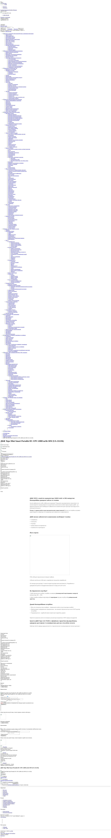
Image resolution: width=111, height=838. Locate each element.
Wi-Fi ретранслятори (10, 38)
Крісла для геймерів (10, 404)
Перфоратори (11, 235)
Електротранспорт (10, 410)
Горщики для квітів (12, 310)
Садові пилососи (12, 306)
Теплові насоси (11, 227)
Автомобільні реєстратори (11, 55)
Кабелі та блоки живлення (11, 109)
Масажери (10, 161)
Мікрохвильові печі (12, 187)
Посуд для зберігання (13, 279)
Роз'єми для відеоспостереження (15, 66)
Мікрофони (8, 332)
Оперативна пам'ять (12, 373)
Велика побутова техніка (11, 124)
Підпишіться (15, 783)
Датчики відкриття (12, 93)
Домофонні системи (10, 70)
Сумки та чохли (11, 394)
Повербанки (8, 104)
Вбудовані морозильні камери (14, 116)
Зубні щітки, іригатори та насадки (15, 157)
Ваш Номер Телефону (6, 699)
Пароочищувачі (11, 141)
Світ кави (8, 204)
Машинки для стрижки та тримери (16, 163)
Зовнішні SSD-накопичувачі (14, 386)
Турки (12, 268)
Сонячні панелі (9, 106)
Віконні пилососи (12, 136)
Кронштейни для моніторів (14, 391)
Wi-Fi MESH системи (10, 37)
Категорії (5, 434)
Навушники (8, 319)
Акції (6, 26)
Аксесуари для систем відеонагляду (13, 57)
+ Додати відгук (4, 686)
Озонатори (10, 223)
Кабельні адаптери (12, 387)
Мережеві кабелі (11, 49)
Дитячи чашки (14, 246)
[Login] (1, 23)
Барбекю (10, 413)
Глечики (12, 275)
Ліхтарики (8, 418)
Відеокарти (10, 368)
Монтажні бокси (11, 46)
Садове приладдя (12, 307)
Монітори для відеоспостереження (15, 63)
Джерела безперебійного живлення (13, 100)
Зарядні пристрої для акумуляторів (13, 329)
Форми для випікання (15, 269)
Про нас (5, 6)
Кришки (12, 263)
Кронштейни (8, 317)
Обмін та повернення (7, 801)
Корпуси (10, 371)
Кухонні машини (12, 182)
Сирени (7, 75)
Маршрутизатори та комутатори (13, 39)
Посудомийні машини (13, 128)
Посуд (7, 240)
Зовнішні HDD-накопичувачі (14, 384)
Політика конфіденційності (13, 784)
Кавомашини (11, 212)
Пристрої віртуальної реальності (13, 403)
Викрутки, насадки (12, 284)
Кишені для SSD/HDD (13, 388)
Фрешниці (13, 257)
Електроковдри (11, 154)
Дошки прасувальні (12, 137)
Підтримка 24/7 (6, 804)
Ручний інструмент (10, 283)
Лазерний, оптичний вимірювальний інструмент (21, 286)
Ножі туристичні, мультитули (14, 416)
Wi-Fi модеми (9, 42)
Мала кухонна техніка (10, 168)
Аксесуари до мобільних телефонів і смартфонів (16, 344)
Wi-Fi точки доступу (10, 41)
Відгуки (5, 790)
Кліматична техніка (10, 216)
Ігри (7, 398)
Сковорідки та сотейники (16, 267)
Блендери (10, 172)
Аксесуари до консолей (11, 408)
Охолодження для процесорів (17, 379)
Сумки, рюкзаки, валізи (13, 417)
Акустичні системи (10, 322)
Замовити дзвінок (4, 18)
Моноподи (10, 349)
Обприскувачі (11, 304)
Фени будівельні (11, 237)
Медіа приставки (9, 316)
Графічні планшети (10, 360)
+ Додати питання (4, 722)
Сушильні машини (12, 130)
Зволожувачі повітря (12, 219)
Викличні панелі (12, 74)
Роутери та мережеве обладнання (10, 435)
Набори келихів (14, 276)
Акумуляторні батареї (10, 105)
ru (7, 19)
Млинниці (10, 189)
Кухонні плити (11, 126)
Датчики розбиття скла (13, 94)
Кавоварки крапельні (13, 210)
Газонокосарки (11, 302)
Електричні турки (12, 208)
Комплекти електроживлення (12, 108)
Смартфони (8, 336)
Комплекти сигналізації (11, 69)
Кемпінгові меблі (12, 414)
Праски (9, 143)
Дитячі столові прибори (16, 245)
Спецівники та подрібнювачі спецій (19, 254)
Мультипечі (10, 193)
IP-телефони (8, 343)
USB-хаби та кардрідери (13, 381)
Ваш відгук (3, 701)
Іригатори (13, 158)
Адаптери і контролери (13, 382)
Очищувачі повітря (12, 225)
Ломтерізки (10, 183)
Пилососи (10, 142)
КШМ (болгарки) (12, 234)
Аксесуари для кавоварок (13, 205)
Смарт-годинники (10, 337)
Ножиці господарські (13, 297)
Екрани (9, 325)
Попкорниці (11, 197)
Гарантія (5, 807)
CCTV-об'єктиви (12, 59)
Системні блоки (9, 359)
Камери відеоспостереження (12, 52)
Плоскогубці (11, 298)
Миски (12, 264)
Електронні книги (10, 361)
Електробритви (11, 153)
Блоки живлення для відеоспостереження (17, 61)
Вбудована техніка (10, 113)
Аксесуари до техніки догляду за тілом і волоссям (19, 149)
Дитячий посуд (11, 241)
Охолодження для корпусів (17, 377)
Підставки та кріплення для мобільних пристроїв (19, 350)
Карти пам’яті (9, 53)
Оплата (4, 752)
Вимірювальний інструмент (14, 285)
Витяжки (10, 121)
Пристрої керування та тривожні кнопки (17, 86)
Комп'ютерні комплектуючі (12, 364)
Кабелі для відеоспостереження (15, 62)
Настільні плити (11, 194)
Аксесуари (8, 82)
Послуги (2, 26)
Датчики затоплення (12, 92)
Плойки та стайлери (12, 164)
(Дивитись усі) (11, 463)
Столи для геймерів (10, 402)
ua (5, 19)
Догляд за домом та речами (11, 133)
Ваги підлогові (11, 151)
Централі (8, 81)
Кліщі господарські (12, 291)
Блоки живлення (12, 367)
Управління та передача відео (14, 67)
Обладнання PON (9, 44)
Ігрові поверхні (9, 406)
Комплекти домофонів (13, 71)
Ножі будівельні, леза (12, 294)
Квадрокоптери (14, 424)
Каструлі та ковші (14, 262)
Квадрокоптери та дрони (13, 420)
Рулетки (12, 287)
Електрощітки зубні (15, 159)
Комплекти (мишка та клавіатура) (15, 390)
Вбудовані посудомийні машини (15, 118)
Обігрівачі (10, 221)
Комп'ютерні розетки (12, 47)
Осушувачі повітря (12, 224)
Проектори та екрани (10, 323)
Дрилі (9, 233)
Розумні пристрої (9, 313)
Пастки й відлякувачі (12, 312)
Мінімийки (10, 138)
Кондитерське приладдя (16, 249)
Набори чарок (14, 278)
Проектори (10, 324)
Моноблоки (8, 358)
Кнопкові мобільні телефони (12, 341)
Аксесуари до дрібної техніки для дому (16, 134)
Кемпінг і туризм (9, 412)
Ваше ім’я (3, 697)
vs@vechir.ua (3, 817)
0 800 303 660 (6, 15)
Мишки (10, 393)
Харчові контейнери (15, 282)
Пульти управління (12, 64)
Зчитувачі (10, 83)
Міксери (10, 188)
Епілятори (10, 156)
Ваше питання (4, 734)
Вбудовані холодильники (13, 120)
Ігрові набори (9, 401)
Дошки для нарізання (15, 248)
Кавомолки (10, 213)
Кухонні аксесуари (15, 250)
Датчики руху (11, 96)
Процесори (10, 374)
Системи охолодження (13, 375)
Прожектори (8, 76)
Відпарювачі (11, 135)
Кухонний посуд (11, 260)
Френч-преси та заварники (17, 270)
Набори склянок (14, 277)
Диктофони (8, 331)
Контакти (5, 7)
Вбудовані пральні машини (14, 119)
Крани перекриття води (11, 78)
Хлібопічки (10, 203)
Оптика (10, 425)
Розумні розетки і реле (13, 87)
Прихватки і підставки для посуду (18, 252)
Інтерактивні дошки (12, 328)
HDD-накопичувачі (12, 365)
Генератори (8, 102)
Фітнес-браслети (9, 338)
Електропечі (11, 178)
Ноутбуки (8, 353)
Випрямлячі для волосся (13, 152)
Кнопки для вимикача (13, 84)
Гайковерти (10, 232)
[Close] (1, 1)
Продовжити (3, 704)
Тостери (10, 201)
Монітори (8, 356)
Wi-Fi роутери (9, 34)
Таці (12, 255)
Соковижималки (11, 198)
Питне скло (10, 273)
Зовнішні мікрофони (10, 79)
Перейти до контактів (5, 17)
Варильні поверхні (12, 114)
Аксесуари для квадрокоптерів (17, 421)
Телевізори (8, 315)
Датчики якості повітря (13, 98)
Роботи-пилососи (12, 144)
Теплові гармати (11, 226)
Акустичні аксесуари (10, 334)
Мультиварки (11, 191)
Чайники (13, 271)
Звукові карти (11, 369)
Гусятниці (13, 261)
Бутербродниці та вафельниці (14, 173)
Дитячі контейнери (15, 242)
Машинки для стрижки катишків (15, 139)
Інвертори (8, 101)
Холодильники (11, 131)
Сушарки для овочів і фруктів (14, 200)
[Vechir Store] (4, 3)
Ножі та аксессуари (12, 272)
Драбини (8, 230)
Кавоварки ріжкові (12, 211)
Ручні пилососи (11, 145)
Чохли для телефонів (12, 351)
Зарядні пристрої (12, 345)
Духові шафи (11, 122)
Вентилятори (11, 217)
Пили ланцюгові (12, 305)
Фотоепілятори (11, 167)
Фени (9, 166)
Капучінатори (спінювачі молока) (15, 215)
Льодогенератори (12, 185)
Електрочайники (12, 179)
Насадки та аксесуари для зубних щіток (19, 160)
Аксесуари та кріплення (11, 111)
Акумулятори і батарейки (11, 320)
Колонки (10, 389)
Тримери (10, 308)
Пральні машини (12, 129)
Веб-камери (10, 383)
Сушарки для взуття (12, 146)
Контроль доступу (12, 85)
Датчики (7, 91)
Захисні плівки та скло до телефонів (16, 346)
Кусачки (10, 292)
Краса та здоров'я (9, 148)
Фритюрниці (11, 202)
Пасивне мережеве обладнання (12, 45)
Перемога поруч (9, 419)
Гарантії (4, 763)
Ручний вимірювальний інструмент (18, 289)
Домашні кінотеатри (10, 321)
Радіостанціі (11, 427)
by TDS (11, 831)
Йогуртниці (10, 180)
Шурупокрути (11, 239)
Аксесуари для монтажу (13, 60)
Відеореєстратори (9, 56)
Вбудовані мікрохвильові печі (14, 115)
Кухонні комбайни (12, 181)
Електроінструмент (10, 231)
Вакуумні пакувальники (13, 175)
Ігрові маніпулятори (10, 405)
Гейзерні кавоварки (12, 206)
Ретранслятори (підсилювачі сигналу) (14, 77)
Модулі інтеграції (12, 90)
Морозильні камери (12, 127)
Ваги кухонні (11, 174)
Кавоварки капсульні (12, 209)
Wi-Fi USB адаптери (10, 40)
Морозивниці (11, 190)
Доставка (5, 746)
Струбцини (10, 299)
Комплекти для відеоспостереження (13, 54)
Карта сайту (5, 793)
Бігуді (9, 150)
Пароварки (10, 195)
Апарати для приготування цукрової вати (17, 171)
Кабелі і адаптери (12, 347)
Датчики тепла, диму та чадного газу (16, 97)
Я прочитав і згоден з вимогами (15, 784)
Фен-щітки (10, 165)
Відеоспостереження (7, 812)
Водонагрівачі (11, 218)
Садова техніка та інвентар (11, 301)
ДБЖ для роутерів (9, 35)
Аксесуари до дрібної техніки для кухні (17, 170)
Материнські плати (12, 372)
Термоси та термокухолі (16, 280)
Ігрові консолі (9, 399)
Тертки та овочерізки (15, 256)
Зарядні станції (9, 107)
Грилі (9, 176)
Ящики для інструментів (13, 300)
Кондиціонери (11, 220)
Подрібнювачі (11, 196)
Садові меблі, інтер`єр (10, 309)
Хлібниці (13, 258)
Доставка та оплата (7, 800)
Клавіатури (10, 396)
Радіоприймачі (9, 330)
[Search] (13, 27)
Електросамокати (12, 411)
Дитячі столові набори (16, 243)
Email (2, 731)
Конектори (10, 48)
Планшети (8, 354)
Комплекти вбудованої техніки (15, 123)
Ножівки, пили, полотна (13, 295)
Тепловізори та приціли (16, 426)
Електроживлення (12, 89)
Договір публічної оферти (8, 803)
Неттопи (7, 362)
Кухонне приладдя (12, 247)
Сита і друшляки (14, 253)
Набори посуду (14, 265)
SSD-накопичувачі (12, 366)
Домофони (10, 72)
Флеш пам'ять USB (12, 395)
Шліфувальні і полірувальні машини (16, 238)
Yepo (7, 459)
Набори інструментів (12, 293)
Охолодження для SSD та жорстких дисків (20, 376)
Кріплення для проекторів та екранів (16, 327)
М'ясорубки (10, 186)
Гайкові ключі (11, 290)
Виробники (5, 794)
